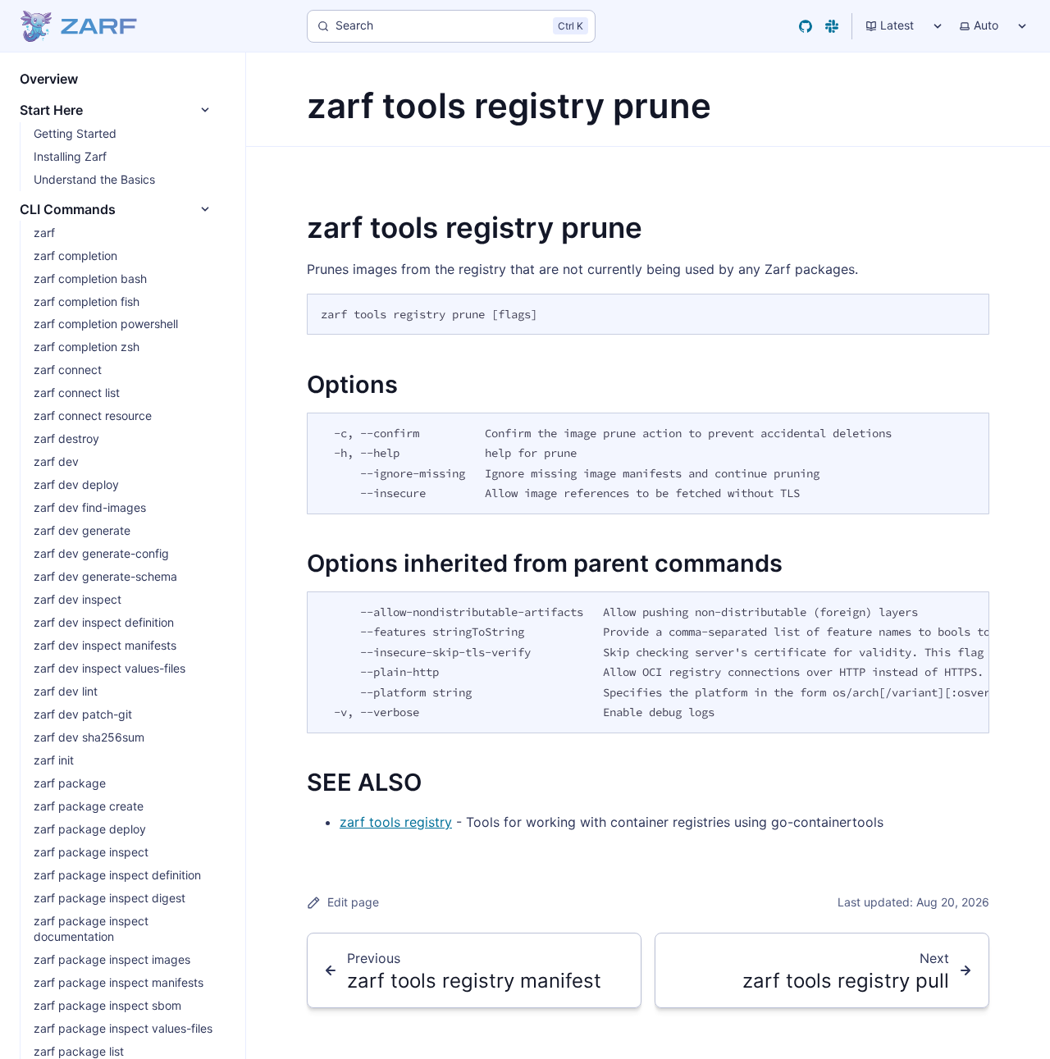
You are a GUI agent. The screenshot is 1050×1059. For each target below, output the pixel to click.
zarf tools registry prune (474, 227)
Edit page (353, 902)
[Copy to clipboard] (969, 312)
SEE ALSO (364, 782)
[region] (648, 662)
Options (352, 384)
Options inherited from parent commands (545, 563)
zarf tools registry (396, 822)
